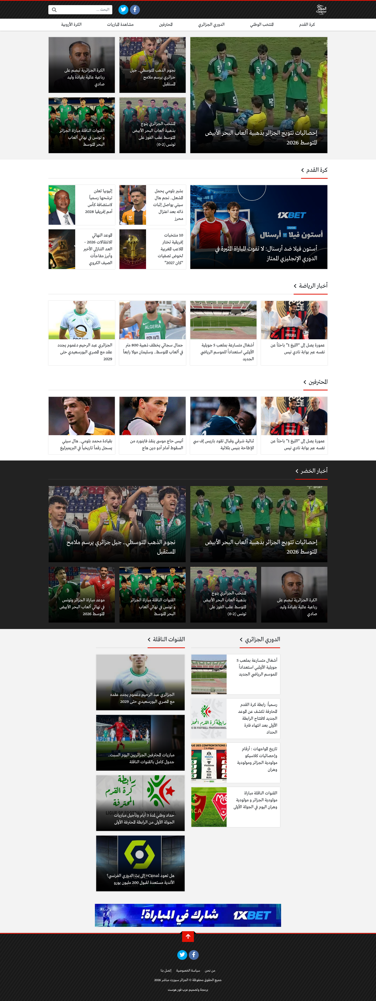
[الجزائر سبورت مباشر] (321, 9)
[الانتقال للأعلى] (188, 936)
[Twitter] (123, 10)
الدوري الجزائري (211, 24)
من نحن (210, 971)
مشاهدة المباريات (120, 24)
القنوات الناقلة (168, 640)
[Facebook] (135, 10)
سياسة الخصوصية (188, 971)
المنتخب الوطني (262, 24)
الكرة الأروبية (71, 24)
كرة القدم (307, 24)
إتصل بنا (166, 971)
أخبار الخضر (314, 471)
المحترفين (166, 24)
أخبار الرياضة (313, 286)
